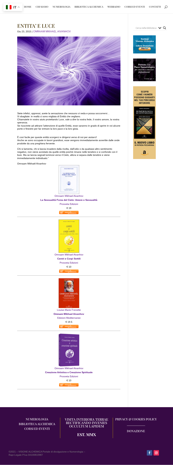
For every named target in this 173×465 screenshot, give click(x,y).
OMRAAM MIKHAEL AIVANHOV (52, 31)
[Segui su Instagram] (156, 453)
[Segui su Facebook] (149, 453)
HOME (27, 7)
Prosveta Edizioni (69, 204)
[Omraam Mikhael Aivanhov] (69, 280)
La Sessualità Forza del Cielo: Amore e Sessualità (68, 200)
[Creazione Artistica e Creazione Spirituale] (69, 335)
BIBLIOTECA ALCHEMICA (89, 7)
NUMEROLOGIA (61, 7)
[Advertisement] (144, 226)
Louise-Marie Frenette (69, 310)
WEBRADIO (113, 7)
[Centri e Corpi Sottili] (69, 221)
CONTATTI (155, 7)
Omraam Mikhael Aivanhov (69, 196)
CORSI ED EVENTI (135, 7)
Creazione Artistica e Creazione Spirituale (69, 372)
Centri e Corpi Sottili (69, 258)
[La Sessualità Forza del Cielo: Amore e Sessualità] (69, 167)
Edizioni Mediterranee (69, 317)
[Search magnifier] (164, 28)
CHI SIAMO (42, 7)
